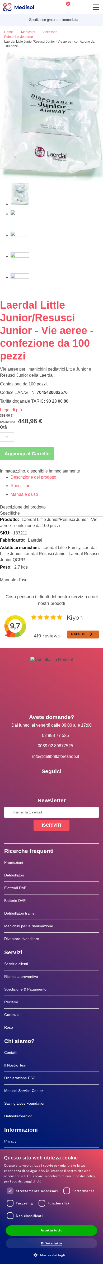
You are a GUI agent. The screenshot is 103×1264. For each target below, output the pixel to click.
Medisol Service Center (23, 1090)
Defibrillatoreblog (18, 1116)
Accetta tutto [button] (51, 1230)
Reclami (11, 1002)
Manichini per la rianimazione (28, 926)
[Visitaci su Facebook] (36, 783)
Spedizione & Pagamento (25, 989)
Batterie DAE (15, 900)
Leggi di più (11, 410)
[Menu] (96, 7)
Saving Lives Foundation (24, 1103)
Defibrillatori (14, 875)
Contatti (10, 1052)
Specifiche (20, 485)
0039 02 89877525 (55, 746)
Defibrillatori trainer (20, 913)
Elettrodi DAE (15, 888)
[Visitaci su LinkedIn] (51, 783)
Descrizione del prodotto (33, 477)
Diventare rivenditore (21, 939)
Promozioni (13, 862)
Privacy (10, 1141)
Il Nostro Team (16, 1065)
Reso (8, 1027)
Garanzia (12, 1015)
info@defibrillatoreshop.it (55, 756)
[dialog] (51, 1206)
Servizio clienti (16, 964)
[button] (51, 1255)
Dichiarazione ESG (20, 1078)
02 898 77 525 (55, 735)
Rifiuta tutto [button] (51, 1243)
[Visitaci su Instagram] (66, 783)
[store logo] (18, 7)
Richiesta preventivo (21, 976)
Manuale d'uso (24, 494)
